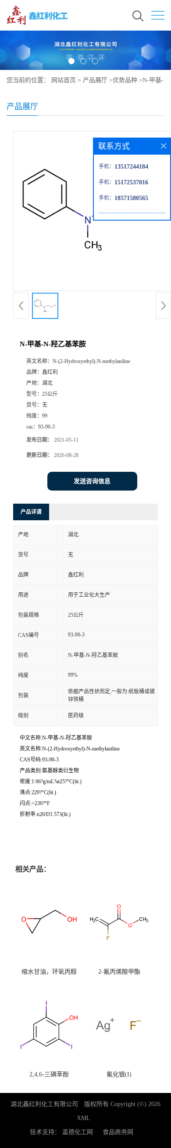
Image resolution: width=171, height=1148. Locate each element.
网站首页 (63, 80)
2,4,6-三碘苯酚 (49, 1074)
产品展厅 (95, 80)
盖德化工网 (77, 1132)
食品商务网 (118, 1132)
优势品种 (125, 80)
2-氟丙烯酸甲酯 (119, 971)
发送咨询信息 (92, 481)
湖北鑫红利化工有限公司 (44, 1104)
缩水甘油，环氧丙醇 (49, 971)
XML (83, 1118)
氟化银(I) (119, 1074)
